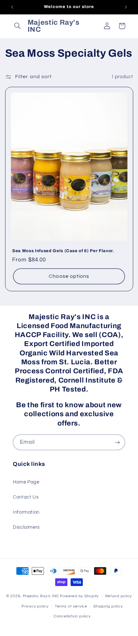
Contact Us (26, 497)
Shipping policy (108, 606)
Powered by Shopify (79, 596)
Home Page (26, 482)
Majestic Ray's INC (41, 596)
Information (26, 512)
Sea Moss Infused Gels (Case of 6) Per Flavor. (63, 250)
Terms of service (71, 606)
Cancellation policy (72, 616)
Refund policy (118, 596)
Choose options (69, 276)
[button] (17, 26)
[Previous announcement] (12, 7)
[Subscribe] (117, 442)
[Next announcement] (126, 7)
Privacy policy (35, 606)
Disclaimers (26, 527)
